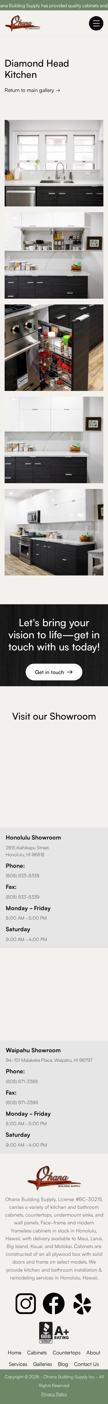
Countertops (67, 1352)
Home (14, 1352)
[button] (96, 23)
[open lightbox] (54, 163)
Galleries (42, 1364)
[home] (23, 23)
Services (18, 1364)
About (93, 1352)
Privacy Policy (54, 1394)
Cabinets (37, 1352)
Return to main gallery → (32, 89)
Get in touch (54, 671)
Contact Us (86, 1364)
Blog (63, 1364)
